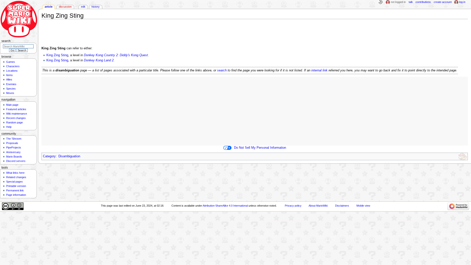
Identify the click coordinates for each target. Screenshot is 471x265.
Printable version (16, 186)
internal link (319, 70)
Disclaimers (342, 205)
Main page (12, 104)
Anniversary (13, 152)
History (96, 6)
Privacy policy (293, 205)
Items (9, 75)
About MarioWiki (318, 205)
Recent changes (16, 118)
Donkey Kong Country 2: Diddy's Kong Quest (116, 55)
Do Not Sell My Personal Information (260, 147)
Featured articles (16, 109)
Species (11, 88)
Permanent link (15, 190)
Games (10, 61)
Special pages (14, 181)
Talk (411, 1)
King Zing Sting (57, 55)
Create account (443, 1)
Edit (83, 6)
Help (9, 126)
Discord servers (16, 160)
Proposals (12, 143)
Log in (462, 1)
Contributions (423, 1)
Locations (12, 70)
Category (49, 156)
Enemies (11, 84)
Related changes (16, 177)
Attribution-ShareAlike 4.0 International (225, 205)
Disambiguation (69, 156)
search (222, 70)
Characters (13, 66)
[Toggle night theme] (380, 2)
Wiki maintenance (16, 113)
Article (48, 6)
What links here (15, 172)
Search (6, 41)
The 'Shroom (13, 138)
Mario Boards (14, 156)
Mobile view (363, 205)
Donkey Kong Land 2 (99, 60)
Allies (9, 79)
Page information (16, 194)
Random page (14, 122)
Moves (10, 93)
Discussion (65, 6)
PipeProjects (13, 147)
